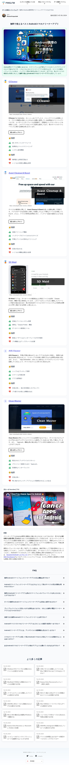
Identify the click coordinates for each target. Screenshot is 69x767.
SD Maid (12, 262)
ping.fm (10, 3)
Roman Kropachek (12, 16)
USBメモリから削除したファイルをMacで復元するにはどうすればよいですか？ (52, 671)
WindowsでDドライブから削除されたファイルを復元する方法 (19, 670)
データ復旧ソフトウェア (60, 2)
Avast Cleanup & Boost (19, 173)
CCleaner (13, 81)
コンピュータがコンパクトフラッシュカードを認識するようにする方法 (19, 738)
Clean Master (15, 401)
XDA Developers (9, 557)
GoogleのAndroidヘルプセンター (17, 555)
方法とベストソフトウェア (44, 2)
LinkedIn (39, 756)
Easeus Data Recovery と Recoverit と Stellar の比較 (19, 727)
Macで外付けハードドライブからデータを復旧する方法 (52, 705)
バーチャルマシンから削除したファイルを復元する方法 (19, 694)
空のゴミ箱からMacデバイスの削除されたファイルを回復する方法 (52, 694)
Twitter (31, 756)
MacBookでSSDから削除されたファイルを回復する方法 (19, 683)
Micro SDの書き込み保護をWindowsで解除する (19, 716)
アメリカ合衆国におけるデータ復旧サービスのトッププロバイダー (52, 738)
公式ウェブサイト (17, 132)
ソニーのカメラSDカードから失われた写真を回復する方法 (52, 716)
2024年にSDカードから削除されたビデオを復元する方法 (19, 705)
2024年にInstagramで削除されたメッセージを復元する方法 (52, 727)
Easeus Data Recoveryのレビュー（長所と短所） (51, 683)
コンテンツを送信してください (27, 2)
